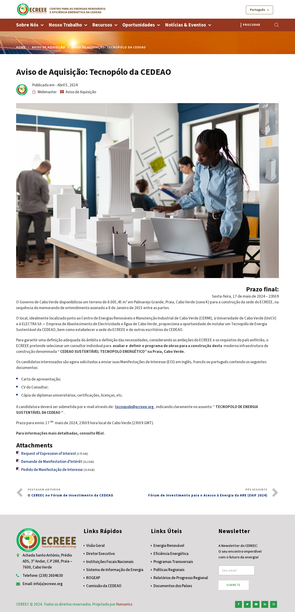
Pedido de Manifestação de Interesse (52, 470)
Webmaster (47, 92)
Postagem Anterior (70, 493)
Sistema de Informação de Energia (114, 570)
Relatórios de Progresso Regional (180, 578)
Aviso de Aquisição (48, 47)
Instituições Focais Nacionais (109, 562)
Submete (234, 585)
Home (21, 47)
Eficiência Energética (171, 554)
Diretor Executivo (100, 554)
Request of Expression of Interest (48, 453)
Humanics (124, 604)
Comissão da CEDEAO (103, 586)
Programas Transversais (173, 562)
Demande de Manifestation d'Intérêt (51, 461)
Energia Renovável (168, 545)
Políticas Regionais (168, 570)
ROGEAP (93, 578)
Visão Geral (95, 545)
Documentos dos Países (172, 586)
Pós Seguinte (207, 493)
